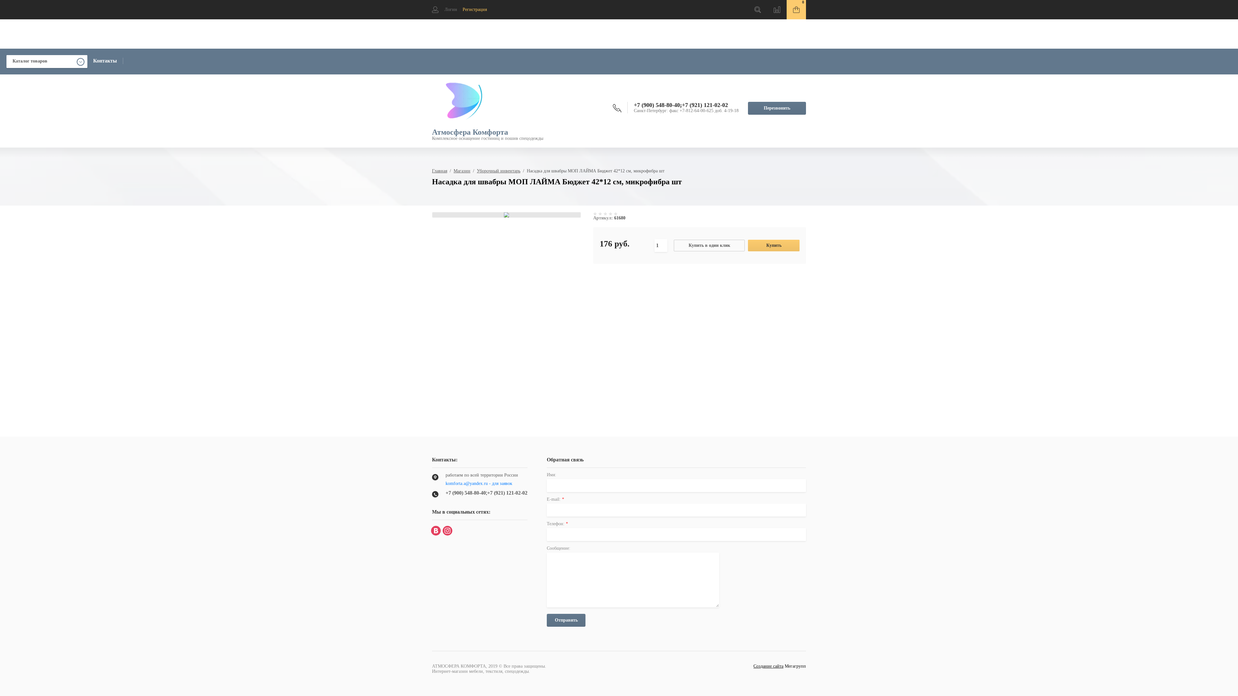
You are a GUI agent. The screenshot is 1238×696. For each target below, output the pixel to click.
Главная (439, 171)
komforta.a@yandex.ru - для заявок (479, 483)
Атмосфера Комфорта (470, 132)
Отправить (566, 620)
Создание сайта (768, 666)
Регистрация (475, 9)
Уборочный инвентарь (498, 171)
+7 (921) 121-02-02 (705, 105)
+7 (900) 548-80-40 (657, 105)
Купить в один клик (709, 245)
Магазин (462, 171)
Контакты (105, 60)
